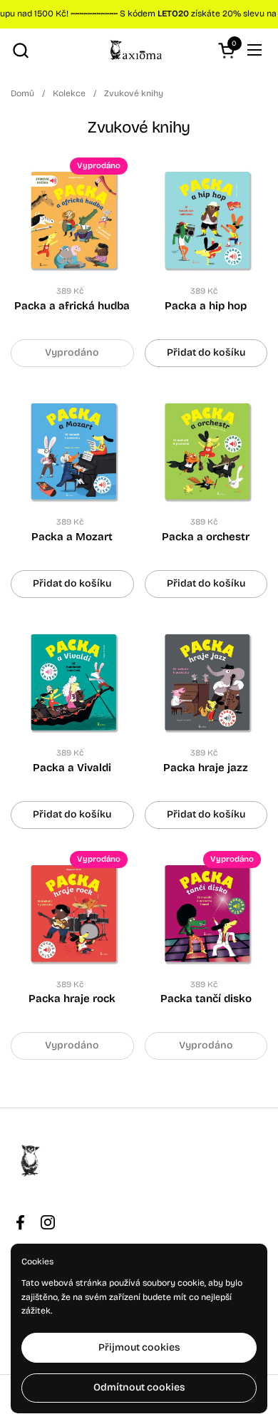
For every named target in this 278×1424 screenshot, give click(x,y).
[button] (20, 50)
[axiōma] (137, 50)
